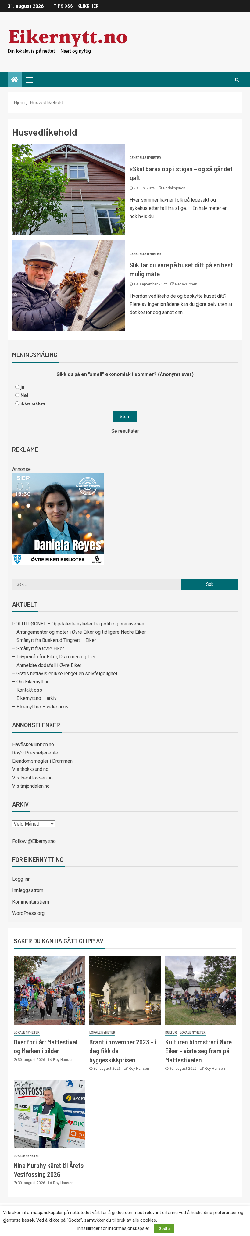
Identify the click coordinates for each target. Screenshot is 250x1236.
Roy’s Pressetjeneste (35, 753)
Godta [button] (164, 1228)
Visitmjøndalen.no (31, 786)
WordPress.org (28, 913)
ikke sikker (33, 404)
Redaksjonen (174, 188)
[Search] (237, 79)
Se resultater (125, 431)
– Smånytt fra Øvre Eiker (38, 648)
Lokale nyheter (27, 1032)
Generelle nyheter (145, 157)
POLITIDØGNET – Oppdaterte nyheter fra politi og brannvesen (78, 624)
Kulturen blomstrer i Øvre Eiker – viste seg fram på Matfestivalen (198, 1051)
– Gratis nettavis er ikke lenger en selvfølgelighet (64, 673)
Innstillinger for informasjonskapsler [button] (113, 1228)
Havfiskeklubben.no (33, 744)
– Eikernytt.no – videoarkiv (40, 707)
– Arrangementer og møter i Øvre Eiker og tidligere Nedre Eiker (79, 632)
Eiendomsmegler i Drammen (42, 761)
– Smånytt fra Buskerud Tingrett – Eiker (54, 640)
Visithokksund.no (30, 769)
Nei (24, 395)
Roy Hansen (63, 1060)
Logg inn (21, 879)
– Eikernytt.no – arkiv (34, 698)
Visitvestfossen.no (32, 778)
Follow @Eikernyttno (34, 841)
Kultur (171, 1032)
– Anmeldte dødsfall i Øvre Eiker (46, 665)
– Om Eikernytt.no (31, 682)
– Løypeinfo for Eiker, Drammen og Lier (54, 657)
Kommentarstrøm (30, 902)
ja (22, 387)
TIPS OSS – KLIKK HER (75, 6)
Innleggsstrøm (27, 890)
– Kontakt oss (27, 690)
